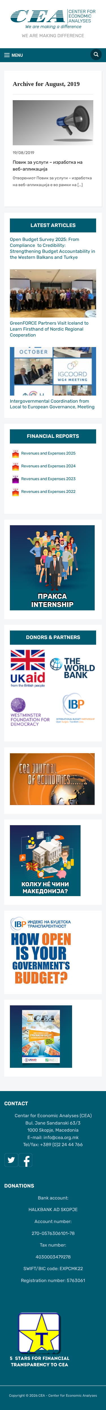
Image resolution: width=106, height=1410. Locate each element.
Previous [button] (17, 691)
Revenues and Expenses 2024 (48, 466)
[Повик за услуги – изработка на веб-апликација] (53, 122)
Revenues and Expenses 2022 (48, 491)
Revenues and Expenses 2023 (48, 478)
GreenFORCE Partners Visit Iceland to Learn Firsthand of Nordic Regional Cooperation (49, 329)
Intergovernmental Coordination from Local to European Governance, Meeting (52, 404)
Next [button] (89, 691)
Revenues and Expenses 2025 (48, 453)
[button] (13, 55)
